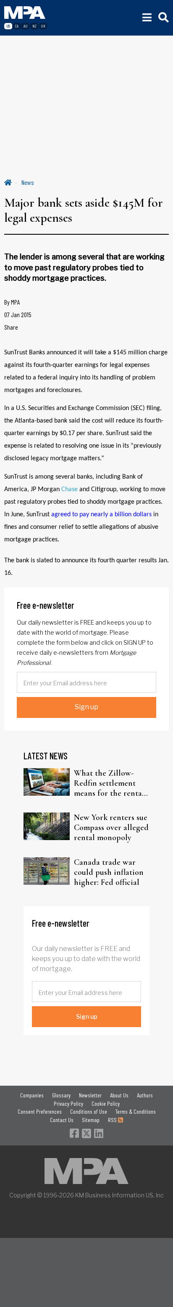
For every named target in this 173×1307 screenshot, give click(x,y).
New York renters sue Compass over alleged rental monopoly (111, 827)
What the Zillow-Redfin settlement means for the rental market (109, 783)
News (27, 182)
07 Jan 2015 (17, 314)
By (12, 302)
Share (11, 327)
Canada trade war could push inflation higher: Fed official (109, 872)
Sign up (86, 707)
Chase (69, 489)
